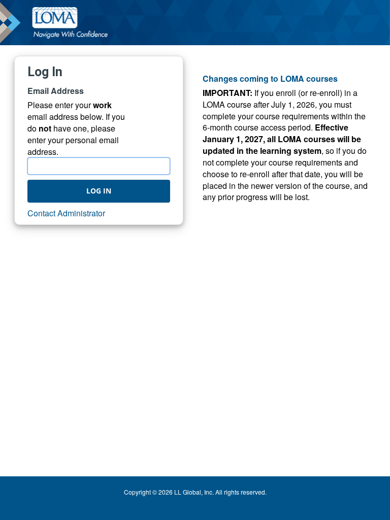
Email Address (55, 90)
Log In (98, 191)
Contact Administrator (66, 213)
